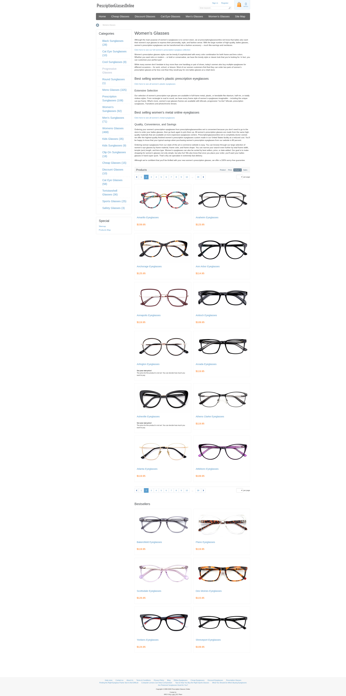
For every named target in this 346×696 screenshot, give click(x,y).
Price (230, 170)
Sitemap (102, 226)
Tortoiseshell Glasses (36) (110, 192)
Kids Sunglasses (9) (114, 145)
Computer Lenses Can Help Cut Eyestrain (156, 683)
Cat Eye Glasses (170, 16)
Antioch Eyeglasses (206, 315)
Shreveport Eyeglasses (208, 640)
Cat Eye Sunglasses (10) (114, 53)
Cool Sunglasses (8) (114, 61)
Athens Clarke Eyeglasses (210, 416)
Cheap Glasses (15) (114, 162)
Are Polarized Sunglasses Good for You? (173, 685)
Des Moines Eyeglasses (209, 591)
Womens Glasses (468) (113, 130)
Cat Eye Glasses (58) (112, 182)
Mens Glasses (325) (114, 89)
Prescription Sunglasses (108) (112, 98)
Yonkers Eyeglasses (148, 640)
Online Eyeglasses (180, 680)
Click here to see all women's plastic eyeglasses (154, 84)
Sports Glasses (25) (114, 201)
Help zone (108, 680)
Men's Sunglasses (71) (113, 119)
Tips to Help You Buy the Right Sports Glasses (192, 683)
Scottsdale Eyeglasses (149, 591)
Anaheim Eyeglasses (207, 217)
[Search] (230, 7)
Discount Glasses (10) (112, 171)
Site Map (240, 16)
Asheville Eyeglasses (148, 416)
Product (223, 170)
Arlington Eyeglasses (148, 364)
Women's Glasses (219, 16)
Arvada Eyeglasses (206, 364)
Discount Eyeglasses (215, 680)
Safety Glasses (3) (113, 208)
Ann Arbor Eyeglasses (208, 266)
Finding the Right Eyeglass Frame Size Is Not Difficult (118, 683)
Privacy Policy (159, 680)
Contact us (119, 680)
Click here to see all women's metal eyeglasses (154, 118)
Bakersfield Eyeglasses (149, 542)
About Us (130, 680)
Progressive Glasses (109, 70)
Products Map (105, 230)
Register (224, 3)
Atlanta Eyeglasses (147, 469)
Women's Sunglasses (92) (112, 109)
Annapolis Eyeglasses (149, 315)
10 (187, 177)
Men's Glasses (194, 16)
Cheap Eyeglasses (197, 680)
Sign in (215, 3)
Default (236, 170)
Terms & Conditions (143, 680)
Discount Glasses (145, 16)
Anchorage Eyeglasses (149, 266)
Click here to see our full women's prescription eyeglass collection (162, 50)
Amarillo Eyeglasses (148, 217)
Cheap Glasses (120, 16)
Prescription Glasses (233, 680)
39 (198, 177)
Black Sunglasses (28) (112, 42)
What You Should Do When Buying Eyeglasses (229, 683)
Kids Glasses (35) (113, 138)
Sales (245, 170)
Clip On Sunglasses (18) (114, 154)
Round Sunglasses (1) (113, 81)
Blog (169, 680)
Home (102, 16)
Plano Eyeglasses (205, 542)
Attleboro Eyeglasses (207, 469)
